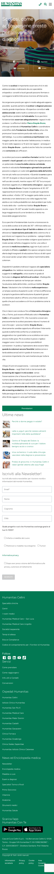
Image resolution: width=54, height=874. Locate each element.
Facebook (20, 62)
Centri (5, 608)
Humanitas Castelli (10, 723)
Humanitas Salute (10, 810)
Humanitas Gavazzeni (11, 729)
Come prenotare (9, 667)
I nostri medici (8, 614)
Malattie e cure (8, 774)
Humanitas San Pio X (11, 708)
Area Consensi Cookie (42, 863)
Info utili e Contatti (10, 678)
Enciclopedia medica (11, 769)
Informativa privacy (10, 555)
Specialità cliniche (10, 603)
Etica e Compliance (10, 640)
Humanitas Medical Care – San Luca (18, 619)
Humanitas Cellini (9, 697)
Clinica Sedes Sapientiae (13, 744)
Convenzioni (7, 683)
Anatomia (6, 800)
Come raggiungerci (10, 673)
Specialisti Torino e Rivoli (13, 784)
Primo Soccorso (9, 790)
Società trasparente (11, 629)
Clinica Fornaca (9, 734)
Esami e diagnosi (9, 779)
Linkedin (20, 68)
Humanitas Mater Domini (13, 718)
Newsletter (7, 764)
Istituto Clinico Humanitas (13, 703)
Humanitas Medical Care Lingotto (16, 624)
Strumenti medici (9, 805)
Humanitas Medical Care (13, 713)
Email (44, 68)
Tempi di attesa (9, 634)
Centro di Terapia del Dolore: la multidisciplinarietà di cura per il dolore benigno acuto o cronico (29, 444)
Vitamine (6, 795)
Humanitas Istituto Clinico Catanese (18, 749)
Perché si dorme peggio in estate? (27, 421)
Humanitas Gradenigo (11, 739)
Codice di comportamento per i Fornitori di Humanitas (26, 645)
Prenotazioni (27, 408)
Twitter (44, 62)
